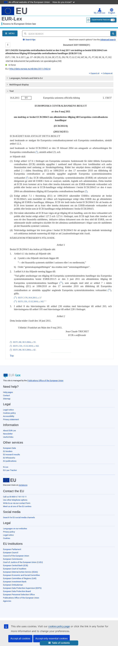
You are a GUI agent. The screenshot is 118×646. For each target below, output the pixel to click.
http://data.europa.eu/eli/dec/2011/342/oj (29, 69)
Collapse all (107, 73)
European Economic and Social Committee (21, 575)
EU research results (11, 454)
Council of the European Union (16, 556)
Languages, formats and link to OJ (26, 78)
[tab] (59, 78)
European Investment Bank (14, 581)
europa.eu (23, 485)
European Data (9, 448)
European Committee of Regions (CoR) (19, 578)
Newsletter (8, 434)
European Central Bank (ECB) (15, 565)
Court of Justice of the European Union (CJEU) (23, 562)
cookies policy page (59, 626)
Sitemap (6, 399)
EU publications (9, 461)
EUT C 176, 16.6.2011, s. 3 (29, 298)
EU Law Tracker (10, 470)
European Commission (13, 559)
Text (11, 91)
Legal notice (8, 410)
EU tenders (7, 451)
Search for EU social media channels (19, 517)
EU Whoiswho (9, 458)
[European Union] (9, 480)
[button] (59, 643)
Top (12, 355)
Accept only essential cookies (51, 638)
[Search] (113, 33)
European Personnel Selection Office (19, 594)
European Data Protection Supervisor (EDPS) (22, 588)
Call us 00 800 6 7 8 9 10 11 (15, 497)
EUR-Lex (12, 19)
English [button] (111, 13)
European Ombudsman (13, 585)
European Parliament (12, 549)
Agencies (7, 601)
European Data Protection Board (17, 591)
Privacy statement (11, 419)
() (36, 152)
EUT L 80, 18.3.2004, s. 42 (24, 350)
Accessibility (8, 416)
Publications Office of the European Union (45, 380)
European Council (10, 552)
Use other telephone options (15, 500)
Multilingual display (19, 84)
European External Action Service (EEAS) (20, 572)
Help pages (8, 392)
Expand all (95, 73)
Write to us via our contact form (16, 503)
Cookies (6, 538)
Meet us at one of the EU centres (17, 506)
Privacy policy (9, 532)
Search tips (30, 39)
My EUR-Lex (99, 13)
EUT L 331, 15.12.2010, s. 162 (31, 301)
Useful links (8, 437)
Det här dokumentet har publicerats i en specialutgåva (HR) (33, 61)
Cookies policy (9, 413)
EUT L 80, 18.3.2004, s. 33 (24, 342)
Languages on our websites (15, 528)
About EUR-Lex (9, 430)
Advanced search (108, 39)
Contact (6, 395)
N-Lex (5, 467)
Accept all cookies (20, 638)
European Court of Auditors (14, 569)
